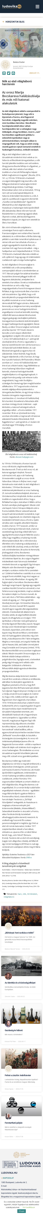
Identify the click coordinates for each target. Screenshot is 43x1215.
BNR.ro (29, 857)
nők (24, 894)
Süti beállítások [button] (29, 1207)
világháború (9, 897)
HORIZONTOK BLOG (14, 21)
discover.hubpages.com (24, 457)
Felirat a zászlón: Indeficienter (18, 1075)
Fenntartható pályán (13, 1123)
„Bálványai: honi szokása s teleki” (19, 932)
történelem (32, 894)
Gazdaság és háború (14, 1030)
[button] (37, 6)
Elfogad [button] (21, 1211)
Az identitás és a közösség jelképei (20, 982)
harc (20, 894)
